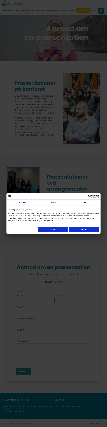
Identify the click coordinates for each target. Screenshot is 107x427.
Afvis (53, 229)
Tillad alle (83, 229)
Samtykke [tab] (22, 202)
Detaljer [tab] (53, 202)
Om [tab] (84, 202)
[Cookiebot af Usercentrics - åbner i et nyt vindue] (90, 196)
